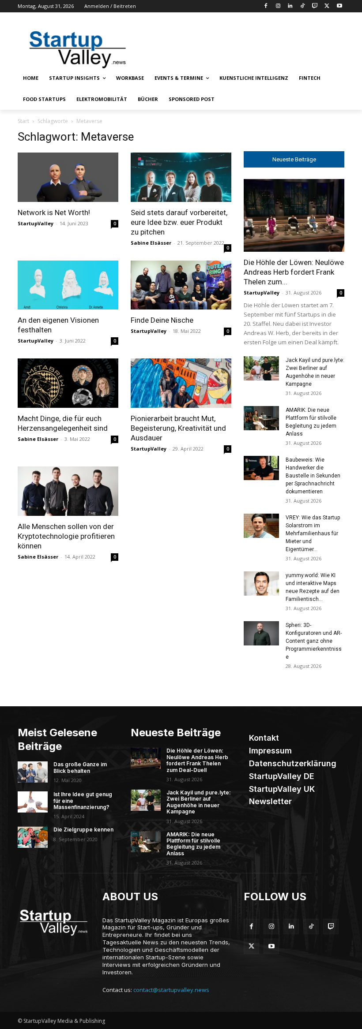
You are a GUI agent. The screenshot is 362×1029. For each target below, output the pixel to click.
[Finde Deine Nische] (181, 285)
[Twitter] (327, 6)
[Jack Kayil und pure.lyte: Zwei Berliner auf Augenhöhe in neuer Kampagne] (261, 368)
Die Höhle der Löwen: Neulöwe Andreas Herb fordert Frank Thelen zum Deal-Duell (197, 760)
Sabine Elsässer (151, 242)
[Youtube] (339, 6)
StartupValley (35, 223)
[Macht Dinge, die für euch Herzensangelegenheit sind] (68, 383)
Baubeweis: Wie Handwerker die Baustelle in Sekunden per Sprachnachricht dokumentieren (313, 476)
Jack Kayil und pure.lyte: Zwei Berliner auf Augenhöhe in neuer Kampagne (198, 802)
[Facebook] (265, 6)
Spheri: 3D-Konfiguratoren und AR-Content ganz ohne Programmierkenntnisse (314, 641)
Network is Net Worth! (54, 212)
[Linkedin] (290, 6)
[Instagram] (278, 6)
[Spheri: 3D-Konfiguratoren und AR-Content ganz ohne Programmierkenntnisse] (261, 633)
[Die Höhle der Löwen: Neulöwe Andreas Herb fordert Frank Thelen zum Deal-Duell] (294, 215)
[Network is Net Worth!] (68, 177)
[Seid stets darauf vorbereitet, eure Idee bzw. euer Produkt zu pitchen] (181, 177)
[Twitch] (315, 6)
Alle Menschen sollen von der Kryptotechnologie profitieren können (66, 536)
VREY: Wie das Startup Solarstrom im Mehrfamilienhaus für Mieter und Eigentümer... (313, 533)
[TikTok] (303, 6)
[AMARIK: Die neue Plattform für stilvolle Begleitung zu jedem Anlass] (261, 418)
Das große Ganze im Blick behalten (80, 767)
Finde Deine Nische (162, 320)
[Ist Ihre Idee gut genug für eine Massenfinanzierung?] (33, 802)
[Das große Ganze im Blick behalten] (33, 772)
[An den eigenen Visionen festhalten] (68, 285)
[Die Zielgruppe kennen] (33, 837)
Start (23, 121)
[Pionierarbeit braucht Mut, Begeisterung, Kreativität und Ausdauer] (181, 383)
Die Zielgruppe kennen (83, 829)
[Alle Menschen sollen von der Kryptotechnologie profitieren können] (68, 491)
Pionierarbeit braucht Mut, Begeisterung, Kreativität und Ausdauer (178, 428)
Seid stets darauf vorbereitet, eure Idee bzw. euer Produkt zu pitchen (179, 222)
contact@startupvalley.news (171, 990)
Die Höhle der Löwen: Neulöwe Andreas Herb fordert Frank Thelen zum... (294, 272)
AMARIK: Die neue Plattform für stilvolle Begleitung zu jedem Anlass (193, 844)
